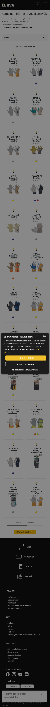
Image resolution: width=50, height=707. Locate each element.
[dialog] (25, 353)
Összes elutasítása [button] (25, 364)
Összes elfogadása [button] (25, 358)
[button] (25, 370)
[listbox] (44, 336)
